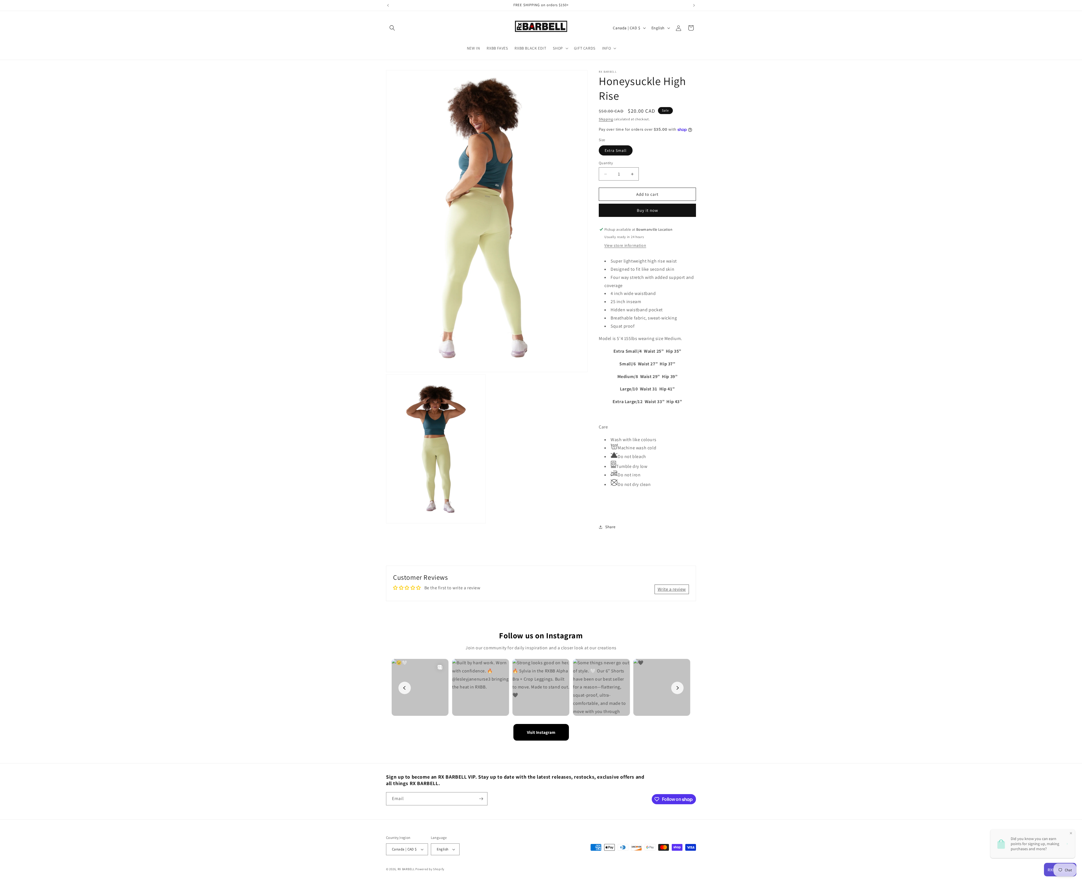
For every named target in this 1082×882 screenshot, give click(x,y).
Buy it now (647, 210)
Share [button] (610, 526)
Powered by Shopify (429, 869)
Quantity (606, 163)
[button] (392, 28)
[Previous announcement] (388, 5)
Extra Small (616, 150)
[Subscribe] (481, 798)
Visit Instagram (541, 732)
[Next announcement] (694, 5)
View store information (625, 245)
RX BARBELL (406, 869)
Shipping (606, 119)
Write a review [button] (672, 589)
